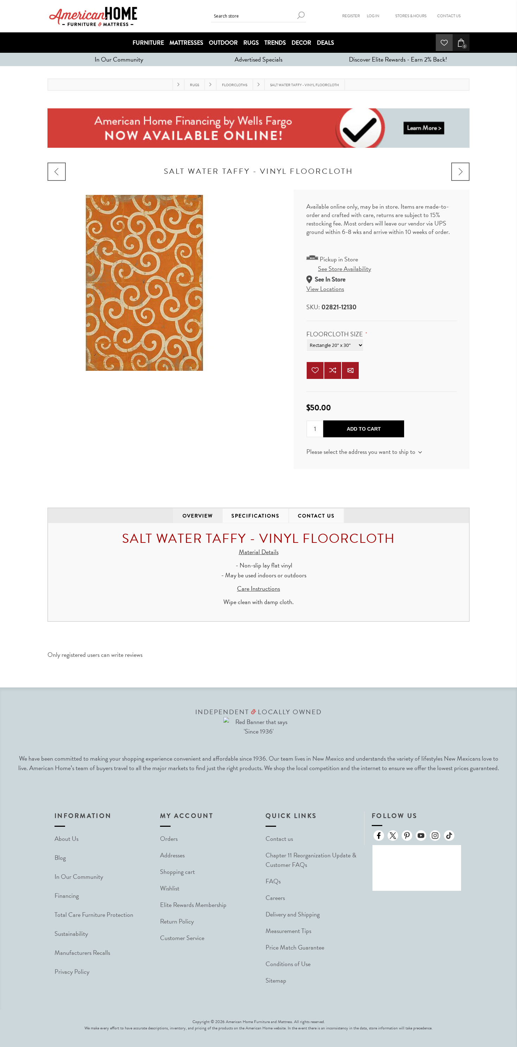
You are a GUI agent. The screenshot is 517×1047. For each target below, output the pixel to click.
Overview (198, 515)
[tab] (198, 516)
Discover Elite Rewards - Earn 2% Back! (398, 59)
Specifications (255, 515)
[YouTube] (421, 835)
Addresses (172, 855)
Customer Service (182, 938)
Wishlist (169, 888)
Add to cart (364, 429)
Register (351, 16)
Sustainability (71, 933)
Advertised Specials (258, 59)
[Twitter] (393, 835)
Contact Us (449, 16)
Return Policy (177, 921)
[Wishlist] (444, 42)
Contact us (279, 838)
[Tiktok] (449, 835)
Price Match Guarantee (295, 947)
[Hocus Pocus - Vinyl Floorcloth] (460, 172)
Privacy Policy (72, 971)
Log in (373, 16)
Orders (169, 838)
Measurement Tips (288, 930)
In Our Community (119, 59)
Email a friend (350, 370)
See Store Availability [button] (344, 268)
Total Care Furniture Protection (94, 914)
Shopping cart (177, 871)
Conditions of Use (288, 964)
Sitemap (276, 980)
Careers (275, 897)
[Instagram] (435, 835)
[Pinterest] (407, 835)
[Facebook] (379, 835)
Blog (60, 857)
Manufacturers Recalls (82, 952)
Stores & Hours (411, 16)
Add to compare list (332, 370)
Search (300, 15)
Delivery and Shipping (293, 914)
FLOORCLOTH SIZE (335, 334)
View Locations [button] (325, 288)
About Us (66, 838)
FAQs (273, 881)
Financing (67, 895)
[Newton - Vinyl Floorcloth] (56, 172)
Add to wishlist (315, 370)
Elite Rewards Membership (193, 904)
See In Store (330, 279)
